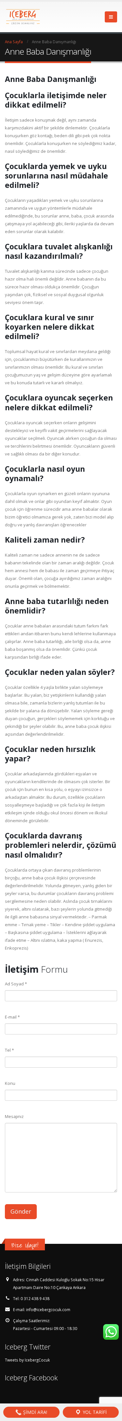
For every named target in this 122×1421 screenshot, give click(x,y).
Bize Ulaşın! (24, 1245)
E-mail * (12, 1017)
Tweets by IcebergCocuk (27, 1359)
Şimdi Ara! (34, 1412)
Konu (10, 1083)
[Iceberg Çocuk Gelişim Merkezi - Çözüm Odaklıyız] (23, 17)
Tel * (9, 1050)
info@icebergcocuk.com (48, 1309)
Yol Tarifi (94, 1412)
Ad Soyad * (16, 984)
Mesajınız (14, 1116)
